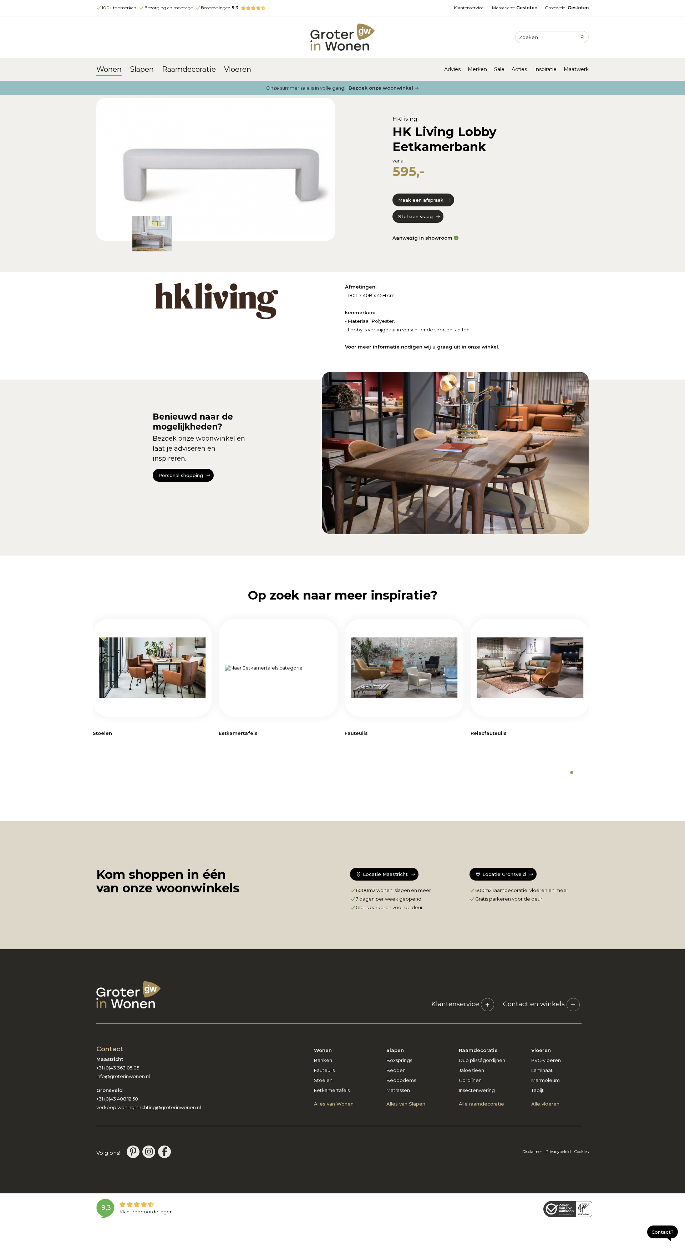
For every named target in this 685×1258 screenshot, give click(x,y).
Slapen (142, 69)
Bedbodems (401, 1080)
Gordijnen (470, 1080)
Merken (477, 69)
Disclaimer (532, 1151)
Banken (323, 1060)
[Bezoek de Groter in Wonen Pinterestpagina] (133, 1152)
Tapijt (537, 1090)
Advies (452, 69)
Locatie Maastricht (384, 874)
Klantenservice (468, 7)
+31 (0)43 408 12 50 (117, 1099)
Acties (519, 69)
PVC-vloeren (546, 1060)
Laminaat (542, 1070)
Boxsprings (399, 1060)
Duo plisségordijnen (482, 1060)
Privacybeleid (558, 1151)
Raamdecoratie (189, 69)
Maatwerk (576, 69)
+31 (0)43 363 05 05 (117, 1068)
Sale (499, 69)
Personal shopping (180, 475)
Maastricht (514, 7)
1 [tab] (571, 772)
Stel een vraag (415, 216)
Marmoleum (545, 1080)
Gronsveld (567, 7)
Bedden (396, 1070)
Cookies (581, 1151)
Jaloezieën (471, 1070)
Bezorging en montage (168, 7)
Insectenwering (477, 1090)
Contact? (662, 1232)
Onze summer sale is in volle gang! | (339, 88)
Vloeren (237, 69)
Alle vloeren (545, 1104)
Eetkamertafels (332, 1090)
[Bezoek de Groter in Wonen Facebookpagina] (164, 1152)
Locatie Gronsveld (503, 874)
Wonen (109, 69)
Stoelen (323, 1080)
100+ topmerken (119, 7)
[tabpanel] (152, 681)
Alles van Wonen (334, 1104)
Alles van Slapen (405, 1104)
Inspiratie (545, 69)
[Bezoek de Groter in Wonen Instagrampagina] (148, 1152)
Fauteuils (324, 1070)
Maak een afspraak (420, 200)
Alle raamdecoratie (481, 1104)
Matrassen (398, 1090)
